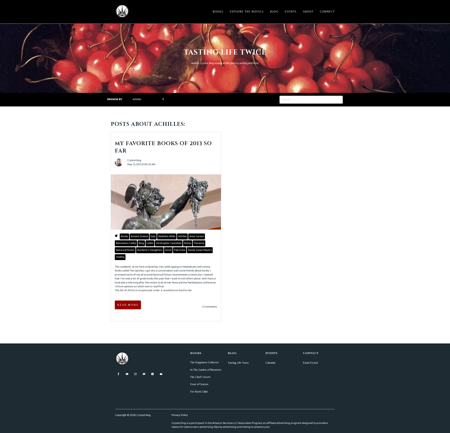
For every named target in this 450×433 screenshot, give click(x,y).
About (308, 11)
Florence (199, 243)
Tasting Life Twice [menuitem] (238, 362)
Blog (274, 11)
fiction (187, 243)
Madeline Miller (167, 236)
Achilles (182, 236)
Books (218, 11)
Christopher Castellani (169, 243)
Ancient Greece (139, 236)
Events (291, 11)
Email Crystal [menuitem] (310, 362)
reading (120, 257)
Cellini (149, 243)
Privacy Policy (179, 415)
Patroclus (179, 250)
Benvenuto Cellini (126, 243)
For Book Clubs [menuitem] (199, 391)
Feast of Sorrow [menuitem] (199, 384)
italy (153, 236)
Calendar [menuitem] (270, 362)
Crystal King (134, 160)
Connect (327, 11)
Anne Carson (196, 236)
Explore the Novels (247, 11)
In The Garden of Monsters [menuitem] (205, 369)
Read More (128, 304)
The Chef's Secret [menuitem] (200, 377)
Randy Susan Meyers (200, 250)
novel (168, 250)
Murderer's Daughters (149, 250)
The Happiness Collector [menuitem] (204, 362)
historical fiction (125, 250)
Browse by (114, 99)
